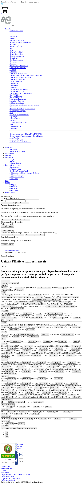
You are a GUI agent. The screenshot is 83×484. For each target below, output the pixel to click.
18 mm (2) (61, 346)
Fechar (4, 231)
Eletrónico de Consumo (18, 68)
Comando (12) (15, 341)
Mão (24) (4, 336)
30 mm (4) (59, 348)
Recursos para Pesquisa (18, 111)
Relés (11, 113)
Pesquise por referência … (30, 2)
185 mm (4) (38, 395)
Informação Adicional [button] (12, 165)
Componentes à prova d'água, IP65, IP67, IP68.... (26, 134)
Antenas (12, 38)
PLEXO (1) (76, 318)
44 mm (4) (26, 362)
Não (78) (10, 423)
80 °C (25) (38, 412)
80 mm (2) (39, 385)
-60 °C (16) (12, 419)
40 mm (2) (11, 362)
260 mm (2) (76, 397)
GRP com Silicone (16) (9, 318)
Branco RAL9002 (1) (35, 295)
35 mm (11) (75, 348)
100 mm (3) (5, 388)
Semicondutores (15, 119)
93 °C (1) (4, 414)
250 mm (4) (59, 371)
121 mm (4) (22, 369)
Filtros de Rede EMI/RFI (18, 74)
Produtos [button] (8, 29)
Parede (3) (46, 341)
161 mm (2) (70, 355)
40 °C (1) (10, 412)
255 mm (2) (59, 397)
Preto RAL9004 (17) (8, 306)
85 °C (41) (67, 412)
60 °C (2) (23, 412)
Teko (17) (20, 290)
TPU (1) (9, 320)
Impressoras (14, 85)
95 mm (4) (35, 367)
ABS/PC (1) (27, 313)
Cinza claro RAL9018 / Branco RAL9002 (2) (46, 299)
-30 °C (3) (43, 419)
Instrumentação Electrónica (19, 89)
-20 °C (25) (73, 419)
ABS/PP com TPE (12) (55, 313)
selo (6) (16, 336)
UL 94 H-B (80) (17, 402)
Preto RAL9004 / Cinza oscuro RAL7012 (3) (60, 306)
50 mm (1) (57, 351)
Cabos (12, 50)
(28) (5, 288)
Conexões (13, 64)
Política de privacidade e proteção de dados (24, 173)
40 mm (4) (9, 351)
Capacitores (14, 58)
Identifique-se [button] (9, 192)
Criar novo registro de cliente (35, 235)
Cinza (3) (39, 297)
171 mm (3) (22, 395)
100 (7, 437)
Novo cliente (9, 153)
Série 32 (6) (22, 327)
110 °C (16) (35, 414)
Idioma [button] (7, 183)
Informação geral (15, 169)
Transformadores (15, 126)
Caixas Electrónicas (16, 54)
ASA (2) (39, 315)
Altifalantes (13, 36)
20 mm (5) (11, 348)
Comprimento (6, 381)
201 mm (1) (5, 357)
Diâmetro (5, 376)
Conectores (13, 62)
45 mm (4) (42, 351)
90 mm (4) (69, 385)
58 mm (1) (71, 362)
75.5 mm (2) (55, 364)
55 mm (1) (26, 383)
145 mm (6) (77, 390)
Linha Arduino (15, 138)
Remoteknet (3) (64, 325)
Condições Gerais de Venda (19, 171)
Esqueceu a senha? (8, 203)
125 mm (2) (6, 390)
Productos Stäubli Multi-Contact (20, 142)
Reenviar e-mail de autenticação (12, 220)
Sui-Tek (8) (30, 329)
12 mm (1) (11, 346)
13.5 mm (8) (28, 346)
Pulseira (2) (62, 341)
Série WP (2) (14, 329)
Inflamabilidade (7, 400)
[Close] (11, 196)
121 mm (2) (53, 355)
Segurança (13, 117)
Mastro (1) (32, 341)
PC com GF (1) (59, 318)
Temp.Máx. (6, 409)
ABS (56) (11, 313)
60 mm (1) (6, 364)
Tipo (4, 332)
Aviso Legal (14, 179)
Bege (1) (9, 295)
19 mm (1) (76, 346)
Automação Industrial (17, 40)
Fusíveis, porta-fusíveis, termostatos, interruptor (26, 75)
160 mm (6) (26, 371)
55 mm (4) (56, 362)
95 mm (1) (21, 355)
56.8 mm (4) (43, 383)
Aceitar (10, 231)
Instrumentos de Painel (17, 91)
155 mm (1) (12, 392)
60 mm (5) (9, 353)
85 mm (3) (5, 367)
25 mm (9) (26, 348)
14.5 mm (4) (46, 346)
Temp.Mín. (6, 416)
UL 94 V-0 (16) (38, 402)
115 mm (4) (38, 388)
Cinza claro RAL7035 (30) (70, 297)
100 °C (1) (19, 414)
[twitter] (18, 450)
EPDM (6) (53, 315)
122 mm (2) (71, 388)
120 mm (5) (54, 388)
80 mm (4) (54, 353)
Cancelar (19, 203)
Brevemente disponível (17, 151)
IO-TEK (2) (29, 325)
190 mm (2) (55, 395)
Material (5, 311)
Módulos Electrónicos (17, 103)
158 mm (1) (9, 371)
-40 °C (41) (28, 419)
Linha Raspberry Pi (16, 140)
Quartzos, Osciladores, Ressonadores (22, 109)
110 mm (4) (67, 367)
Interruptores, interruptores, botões (21, 93)
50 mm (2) (41, 362)
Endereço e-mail (6, 224)
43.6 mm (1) (26, 351)
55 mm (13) (73, 351)
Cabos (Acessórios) (16, 52)
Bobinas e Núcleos (16, 46)
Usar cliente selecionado (16, 235)
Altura (4, 344)
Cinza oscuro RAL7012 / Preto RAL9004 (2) (28, 302)
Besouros (13, 44)
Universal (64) (34, 336)
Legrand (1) (19, 288)
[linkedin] (18, 448)
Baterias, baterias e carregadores (20, 42)
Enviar (26, 203)
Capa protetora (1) (67, 334)
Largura (5, 360)
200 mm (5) (9, 397)
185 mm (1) (43, 371)
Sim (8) (21, 423)
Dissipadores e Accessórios (19, 66)
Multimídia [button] (9, 157)
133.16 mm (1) (59, 390)
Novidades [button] (9, 147)
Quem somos (14, 167)
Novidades (13, 149)
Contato (8, 155)
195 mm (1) (72, 395)
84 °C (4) (52, 412)
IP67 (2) (48, 407)
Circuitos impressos (16, 60)
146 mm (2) (56, 369)
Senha (3, 200)
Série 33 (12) (40, 327)
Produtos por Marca (16, 31)
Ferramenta (13, 72)
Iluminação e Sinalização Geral (20, 77)
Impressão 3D (14, 83)
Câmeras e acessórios (17, 56)
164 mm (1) (62, 392)
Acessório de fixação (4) (25, 334)
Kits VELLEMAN (16, 97)
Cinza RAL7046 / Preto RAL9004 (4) (34, 304)
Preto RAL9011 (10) (17, 308)
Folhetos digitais (15, 163)
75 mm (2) (39, 353)
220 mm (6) (26, 397)
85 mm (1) (69, 353)
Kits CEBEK (14, 95)
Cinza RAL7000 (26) (64, 302)
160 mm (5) (46, 392)
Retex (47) (62, 288)
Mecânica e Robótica (17, 101)
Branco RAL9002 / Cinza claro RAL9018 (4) (15, 297)
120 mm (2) (37, 355)
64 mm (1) (74, 383)
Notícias (12, 161)
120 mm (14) (6, 369)
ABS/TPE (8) (6, 315)
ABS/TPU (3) (25, 315)
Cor (3, 292)
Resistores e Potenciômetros (19, 115)
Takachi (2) (5, 290)
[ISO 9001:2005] (19, 464)
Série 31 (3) (5, 327)
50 (7, 434)
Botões (12, 48)
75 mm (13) (37, 364)
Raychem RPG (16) (44, 288)
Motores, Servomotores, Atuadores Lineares (24, 105)
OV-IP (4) (44, 325)
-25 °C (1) (57, 419)
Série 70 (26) (59, 327)
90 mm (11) (5, 355)
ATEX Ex (5, 421)
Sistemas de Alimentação (18, 122)
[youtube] (18, 446)
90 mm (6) (20, 367)
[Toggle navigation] (13, 25)
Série (4, 322)
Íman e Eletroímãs (16, 81)
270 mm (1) (76, 371)
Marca (4, 285)
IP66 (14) (36, 407)
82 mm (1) (54, 385)
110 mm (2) (21, 388)
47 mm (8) (11, 378)
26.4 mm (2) (43, 348)
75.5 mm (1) (58, 378)
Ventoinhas (13, 128)
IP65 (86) (23, 407)
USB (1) (76, 341)
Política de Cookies (16, 175)
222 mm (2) (43, 397)
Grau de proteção (8, 404)
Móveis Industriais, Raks (18, 107)
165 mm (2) (5, 395)
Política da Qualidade (17, 177)
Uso (3, 339)
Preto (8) (55, 304)
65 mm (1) (26, 378)
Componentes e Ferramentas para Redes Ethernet (26, 136)
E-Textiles (13, 70)
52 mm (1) (11, 383)
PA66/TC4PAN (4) (36, 318)
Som (11, 124)
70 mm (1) (24, 353)
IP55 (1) (9, 407)
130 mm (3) (40, 390)
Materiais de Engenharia (18, 99)
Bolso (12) (45, 334)
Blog (7, 181)
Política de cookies (7, 476)
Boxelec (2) (12, 325)
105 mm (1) (51, 367)
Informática (13, 87)
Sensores (13, 120)
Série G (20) (76, 327)
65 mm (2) (21, 364)
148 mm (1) (72, 369)
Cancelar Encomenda (8, 237)
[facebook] (19, 444)
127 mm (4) (23, 390)
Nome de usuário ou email (10, 198)
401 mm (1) (12, 374)
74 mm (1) (41, 378)
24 (7, 432)
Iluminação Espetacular (17, 79)
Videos (12, 159)
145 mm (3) (39, 369)
